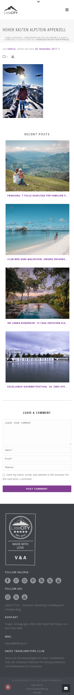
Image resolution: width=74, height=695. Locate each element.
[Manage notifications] (8, 687)
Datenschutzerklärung (37, 688)
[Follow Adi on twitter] (16, 597)
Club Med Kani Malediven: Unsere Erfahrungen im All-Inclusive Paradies (38, 259)
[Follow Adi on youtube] (24, 597)
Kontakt (37, 692)
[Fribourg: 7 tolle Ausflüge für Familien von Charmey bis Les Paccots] (37, 165)
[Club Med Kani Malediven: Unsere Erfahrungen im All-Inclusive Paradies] (37, 229)
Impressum (37, 685)
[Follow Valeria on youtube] (58, 581)
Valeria (11, 49)
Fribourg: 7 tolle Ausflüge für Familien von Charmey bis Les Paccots (38, 195)
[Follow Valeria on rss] (41, 581)
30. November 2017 (46, 49)
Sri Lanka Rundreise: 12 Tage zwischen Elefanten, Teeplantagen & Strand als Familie (38, 323)
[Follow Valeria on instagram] (24, 581)
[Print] (14, 56)
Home (8, 37)
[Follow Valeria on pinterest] (33, 581)
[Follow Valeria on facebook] (8, 581)
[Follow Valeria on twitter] (50, 581)
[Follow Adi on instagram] (8, 597)
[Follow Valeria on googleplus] (16, 581)
